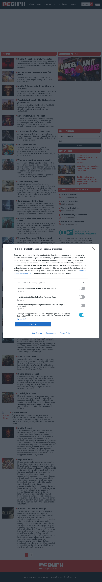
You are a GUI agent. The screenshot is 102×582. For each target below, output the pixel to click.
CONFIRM (33, 324)
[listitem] (51, 283)
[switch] (82, 288)
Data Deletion (37, 333)
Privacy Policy (65, 333)
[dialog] (51, 291)
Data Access (51, 333)
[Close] (94, 249)
